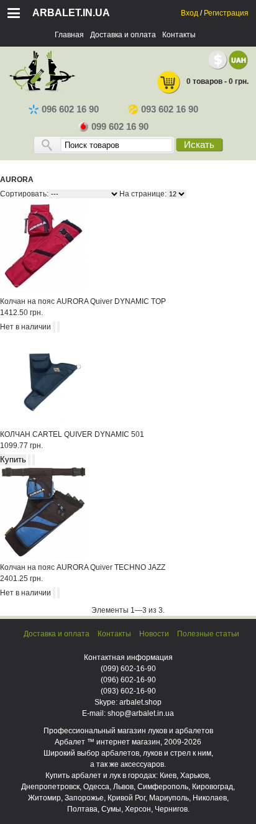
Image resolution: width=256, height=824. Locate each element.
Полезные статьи (208, 633)
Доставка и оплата (123, 34)
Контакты (179, 34)
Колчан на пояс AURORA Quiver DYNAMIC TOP (83, 301)
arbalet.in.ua (71, 12)
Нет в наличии (25, 327)
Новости (154, 633)
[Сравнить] (54, 326)
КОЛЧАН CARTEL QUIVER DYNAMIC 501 (72, 434)
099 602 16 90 (120, 127)
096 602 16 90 (70, 109)
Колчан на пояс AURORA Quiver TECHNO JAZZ (82, 567)
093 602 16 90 (169, 109)
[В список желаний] (58, 326)
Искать (199, 145)
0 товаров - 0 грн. (217, 81)
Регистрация (226, 13)
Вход (189, 13)
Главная (69, 34)
